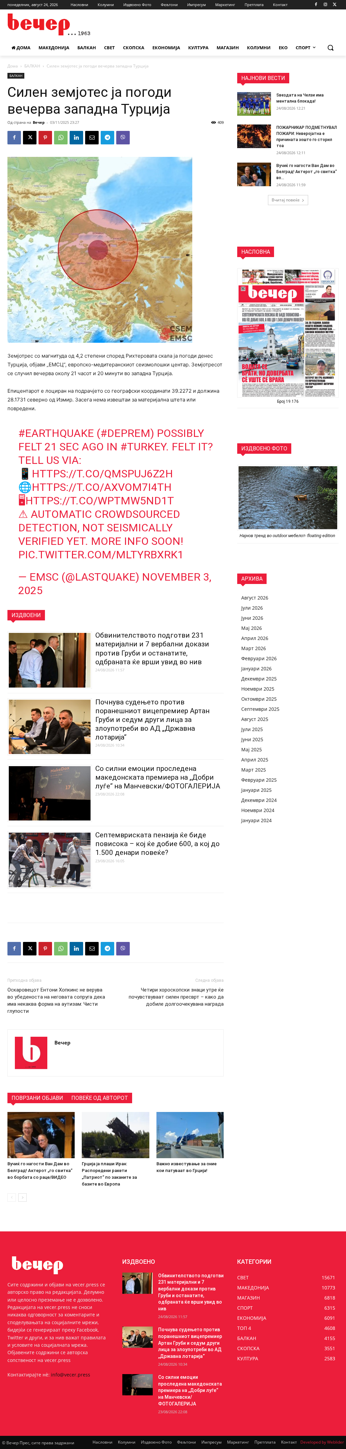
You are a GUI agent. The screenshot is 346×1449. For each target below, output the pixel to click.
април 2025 (254, 759)
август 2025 (254, 719)
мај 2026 (251, 628)
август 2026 (254, 597)
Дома (12, 66)
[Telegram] (107, 137)
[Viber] (123, 137)
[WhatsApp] (61, 137)
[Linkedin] (76, 137)
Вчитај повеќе (286, 200)
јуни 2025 (252, 739)
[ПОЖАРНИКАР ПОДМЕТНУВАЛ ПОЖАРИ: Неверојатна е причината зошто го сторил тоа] (254, 136)
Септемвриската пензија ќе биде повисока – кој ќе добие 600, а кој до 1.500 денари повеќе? (157, 844)
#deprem (125, 433)
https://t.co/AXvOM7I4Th (102, 487)
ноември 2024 (257, 810)
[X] (335, 5)
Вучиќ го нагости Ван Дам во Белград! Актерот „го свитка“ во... (306, 171)
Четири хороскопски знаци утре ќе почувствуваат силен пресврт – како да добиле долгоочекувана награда (176, 997)
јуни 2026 (252, 618)
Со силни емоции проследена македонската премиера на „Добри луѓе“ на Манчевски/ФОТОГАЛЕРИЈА (157, 777)
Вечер (39, 122)
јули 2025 (252, 729)
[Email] (92, 137)
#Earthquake (56, 433)
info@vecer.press (70, 1374)
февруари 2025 (259, 780)
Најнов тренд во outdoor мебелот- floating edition (288, 535)
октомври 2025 (259, 699)
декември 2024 (259, 800)
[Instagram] (325, 5)
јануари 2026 (256, 668)
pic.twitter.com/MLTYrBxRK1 (100, 554)
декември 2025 (259, 678)
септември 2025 (260, 709)
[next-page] (22, 1197)
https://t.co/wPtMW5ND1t (99, 500)
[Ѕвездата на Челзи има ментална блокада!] (254, 104)
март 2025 (253, 770)
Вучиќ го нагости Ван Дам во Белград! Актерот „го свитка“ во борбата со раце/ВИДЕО (39, 1170)
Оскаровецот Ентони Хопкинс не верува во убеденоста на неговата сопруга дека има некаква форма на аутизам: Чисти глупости (56, 1000)
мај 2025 (251, 749)
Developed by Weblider (322, 1442)
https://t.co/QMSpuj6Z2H (102, 473)
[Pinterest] (45, 137)
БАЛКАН (32, 66)
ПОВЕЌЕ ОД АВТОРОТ (99, 1098)
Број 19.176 (288, 401)
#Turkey (143, 446)
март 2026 (253, 648)
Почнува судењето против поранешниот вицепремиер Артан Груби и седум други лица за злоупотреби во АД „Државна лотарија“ (152, 719)
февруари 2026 (259, 658)
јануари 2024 (256, 820)
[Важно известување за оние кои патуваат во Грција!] (190, 1135)
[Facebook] (316, 5)
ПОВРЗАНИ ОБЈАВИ (37, 1098)
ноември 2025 (257, 689)
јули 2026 (252, 608)
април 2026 (254, 638)
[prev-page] (11, 1197)
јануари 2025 (256, 790)
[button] (330, 47)
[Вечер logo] (47, 24)
